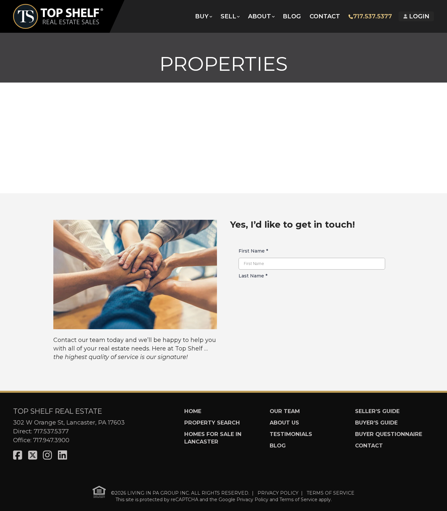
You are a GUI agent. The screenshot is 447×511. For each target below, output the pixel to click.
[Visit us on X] (32, 455)
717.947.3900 (51, 440)
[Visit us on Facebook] (17, 455)
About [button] (259, 16)
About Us (284, 422)
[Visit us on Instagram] (47, 455)
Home (192, 411)
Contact (325, 16)
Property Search (212, 422)
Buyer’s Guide (376, 422)
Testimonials (291, 434)
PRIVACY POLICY (278, 493)
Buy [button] (201, 16)
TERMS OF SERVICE (330, 493)
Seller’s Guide (377, 411)
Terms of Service (298, 499)
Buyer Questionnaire (388, 434)
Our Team (285, 411)
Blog (292, 16)
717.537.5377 (372, 16)
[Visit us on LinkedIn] (62, 455)
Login (418, 16)
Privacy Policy (252, 499)
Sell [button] (228, 16)
